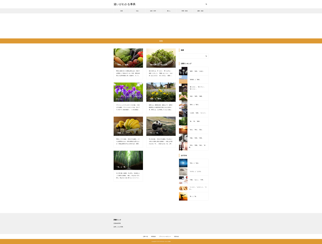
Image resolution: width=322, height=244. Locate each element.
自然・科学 (153, 11)
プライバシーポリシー (165, 236)
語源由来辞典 (117, 223)
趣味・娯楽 (200, 11)
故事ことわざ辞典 (118, 226)
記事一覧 (145, 236)
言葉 (121, 11)
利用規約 (153, 236)
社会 (137, 11)
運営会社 (176, 236)
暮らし (169, 11)
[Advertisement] (161, 26)
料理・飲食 (185, 11)
